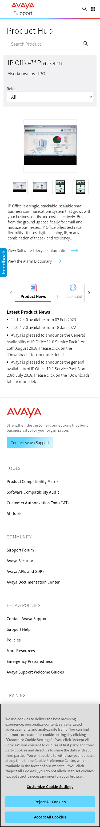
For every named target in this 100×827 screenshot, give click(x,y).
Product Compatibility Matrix (32, 481)
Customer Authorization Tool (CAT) (38, 502)
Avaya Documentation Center (33, 582)
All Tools (14, 513)
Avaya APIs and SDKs (26, 571)
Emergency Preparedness (30, 661)
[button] (16, 187)
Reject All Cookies (49, 801)
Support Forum (20, 550)
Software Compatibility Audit (33, 492)
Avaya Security (20, 560)
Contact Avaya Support (27, 618)
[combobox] (47, 44)
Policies (14, 640)
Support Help (19, 629)
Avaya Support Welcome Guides (35, 672)
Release (14, 88)
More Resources (21, 650)
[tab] (33, 292)
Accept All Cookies (50, 817)
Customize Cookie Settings (50, 786)
